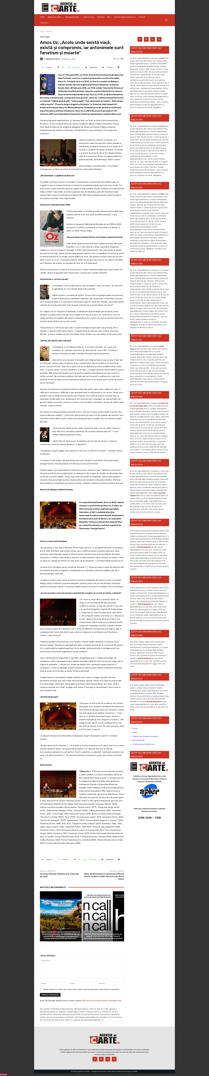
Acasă (42, 31)
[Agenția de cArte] (42, 59)
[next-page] (45, 945)
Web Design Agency (125, 1071)
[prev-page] (41, 945)
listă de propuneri (144, 547)
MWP (136, 1071)
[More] (118, 67)
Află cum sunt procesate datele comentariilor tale (101, 1000)
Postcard (49, 31)
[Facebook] (140, 39)
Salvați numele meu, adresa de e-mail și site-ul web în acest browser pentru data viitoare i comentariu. (81, 989)
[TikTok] (152, 39)
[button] (166, 20)
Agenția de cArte (53, 59)
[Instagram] (146, 39)
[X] (159, 39)
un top (161, 58)
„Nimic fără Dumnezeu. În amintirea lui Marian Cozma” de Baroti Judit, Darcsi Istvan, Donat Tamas (104, 876)
